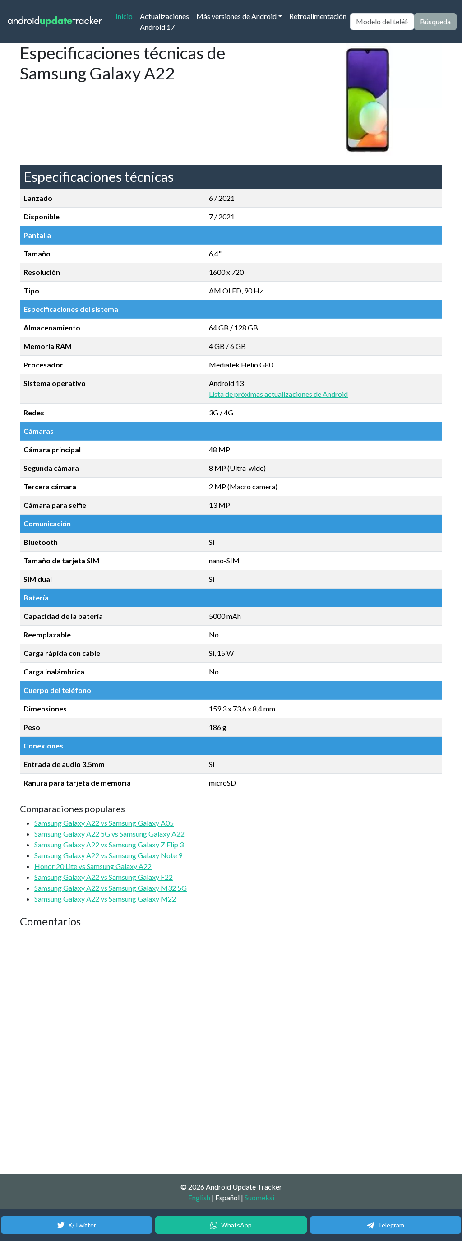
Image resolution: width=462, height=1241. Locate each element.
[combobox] (382, 21)
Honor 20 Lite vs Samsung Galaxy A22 (93, 866)
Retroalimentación (317, 16)
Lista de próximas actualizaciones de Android (278, 394)
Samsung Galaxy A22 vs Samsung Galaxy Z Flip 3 (109, 844)
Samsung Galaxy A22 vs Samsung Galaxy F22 (103, 877)
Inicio (126, 15)
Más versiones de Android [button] (236, 16)
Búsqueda (435, 21)
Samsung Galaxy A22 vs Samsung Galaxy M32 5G (110, 887)
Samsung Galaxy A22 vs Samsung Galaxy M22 (105, 898)
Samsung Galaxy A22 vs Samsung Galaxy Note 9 (108, 855)
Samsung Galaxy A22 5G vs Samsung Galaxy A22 (109, 833)
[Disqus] (189, 1051)
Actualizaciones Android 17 (164, 21)
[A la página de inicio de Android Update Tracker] (55, 22)
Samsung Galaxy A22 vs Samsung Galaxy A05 (104, 822)
